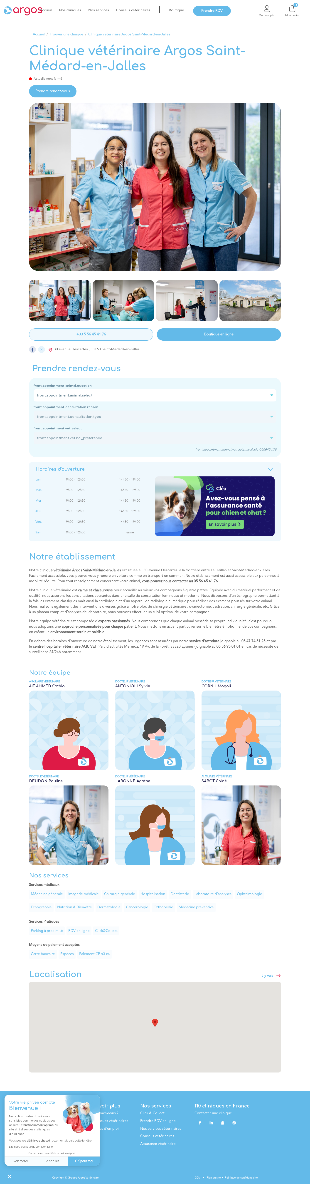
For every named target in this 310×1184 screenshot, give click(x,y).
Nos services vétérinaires (160, 1129)
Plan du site (213, 1178)
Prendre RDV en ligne (158, 1121)
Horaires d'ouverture (60, 469)
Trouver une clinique (66, 34)
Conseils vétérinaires (157, 1136)
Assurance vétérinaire (158, 1144)
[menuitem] (46, 10)
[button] (155, 1023)
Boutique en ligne (219, 334)
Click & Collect (152, 1113)
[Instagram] (234, 1122)
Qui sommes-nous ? (102, 1113)
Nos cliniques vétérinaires (107, 1121)
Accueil (39, 34)
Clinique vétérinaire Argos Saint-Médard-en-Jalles (129, 34)
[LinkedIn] (211, 1122)
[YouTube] (222, 1122)
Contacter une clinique (213, 1113)
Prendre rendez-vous (53, 91)
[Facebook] (199, 1122)
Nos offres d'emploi (102, 1129)
